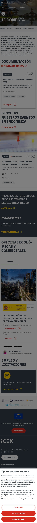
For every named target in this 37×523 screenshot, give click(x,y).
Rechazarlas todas (18, 513)
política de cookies (29, 499)
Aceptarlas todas (18, 519)
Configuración (18, 507)
